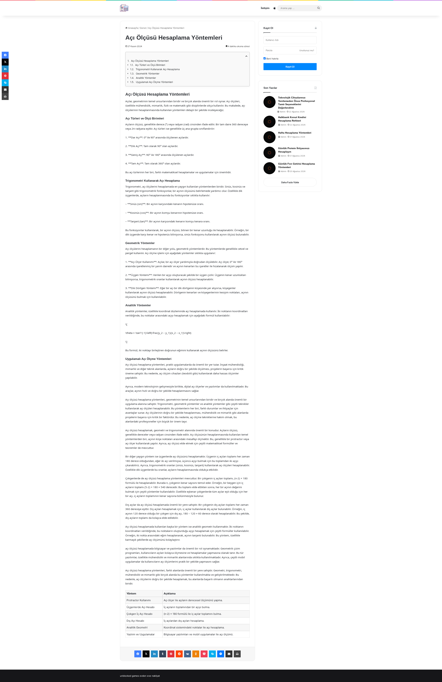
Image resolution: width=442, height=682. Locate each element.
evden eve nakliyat (150, 675)
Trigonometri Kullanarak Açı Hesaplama (158, 69)
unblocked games (129, 675)
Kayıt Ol (290, 66)
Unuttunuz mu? (306, 50)
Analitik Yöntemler (146, 77)
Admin (282, 111)
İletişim (265, 8)
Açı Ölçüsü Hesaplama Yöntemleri (150, 60)
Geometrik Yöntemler (147, 73)
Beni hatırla (272, 58)
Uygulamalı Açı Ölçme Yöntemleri (154, 81)
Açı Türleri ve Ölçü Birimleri (150, 64)
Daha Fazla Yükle (290, 182)
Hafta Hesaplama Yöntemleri (294, 132)
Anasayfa (132, 28)
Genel (143, 28)
